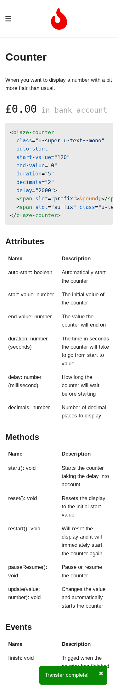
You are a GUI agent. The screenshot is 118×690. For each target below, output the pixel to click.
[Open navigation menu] (8, 18)
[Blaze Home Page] (59, 25)
